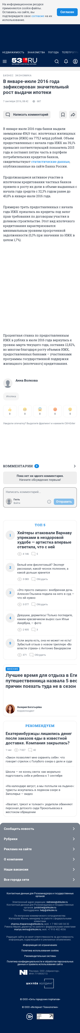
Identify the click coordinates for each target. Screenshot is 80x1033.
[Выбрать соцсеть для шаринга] (73, 115)
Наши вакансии (16, 869)
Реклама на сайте (18, 849)
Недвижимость (13, 52)
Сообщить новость (19, 829)
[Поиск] (56, 61)
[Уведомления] (66, 61)
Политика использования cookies (40, 950)
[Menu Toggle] (4, 61)
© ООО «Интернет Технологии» (40, 1007)
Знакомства (36, 52)
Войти (17, 503)
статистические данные (50, 161)
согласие (37, 16)
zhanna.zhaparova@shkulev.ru (27, 924)
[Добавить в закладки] (63, 115)
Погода (53, 52)
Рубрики (10, 839)
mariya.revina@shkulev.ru (27, 929)
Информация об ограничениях (40, 945)
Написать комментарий (30, 114)
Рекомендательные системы (40, 956)
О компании (13, 859)
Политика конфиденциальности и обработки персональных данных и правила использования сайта (40, 963)
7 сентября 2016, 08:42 (15, 101)
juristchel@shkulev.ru (45, 907)
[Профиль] (75, 61)
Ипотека (11, 396)
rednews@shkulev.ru (57, 902)
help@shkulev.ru (48, 910)
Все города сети (16, 880)
